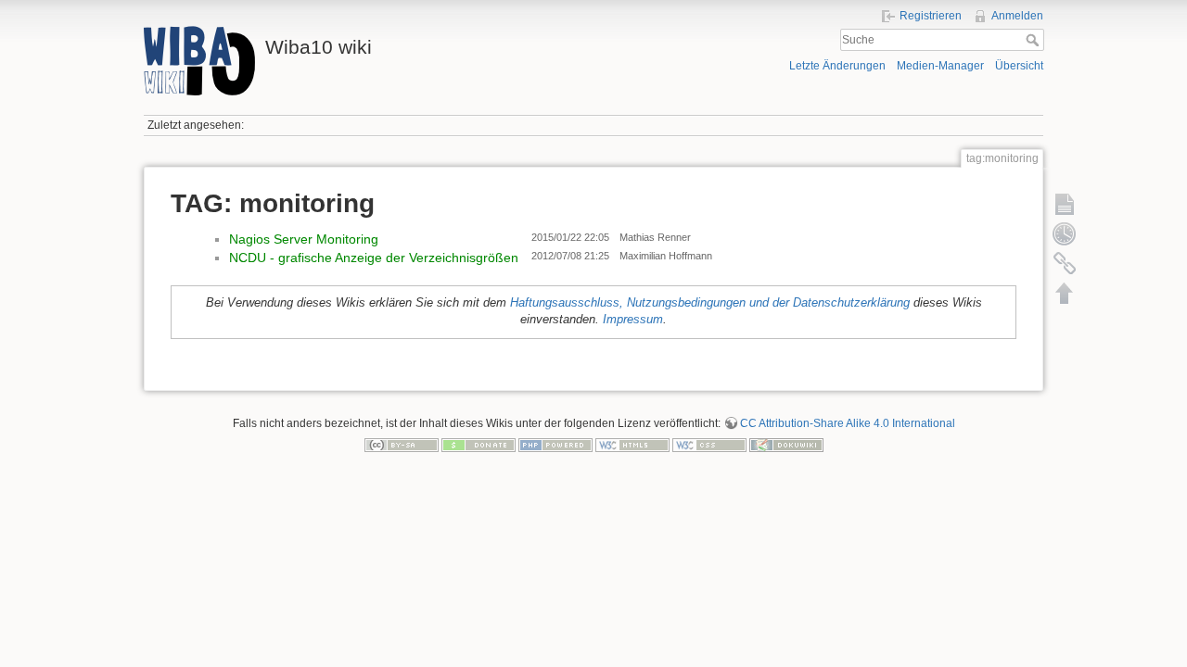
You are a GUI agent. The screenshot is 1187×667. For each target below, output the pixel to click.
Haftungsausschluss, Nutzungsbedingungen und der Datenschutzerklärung (710, 302)
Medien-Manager (940, 65)
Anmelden (1017, 15)
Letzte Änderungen (837, 65)
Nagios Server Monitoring (303, 239)
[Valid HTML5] (632, 444)
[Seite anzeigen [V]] (1064, 204)
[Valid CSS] (709, 444)
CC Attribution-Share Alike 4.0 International (847, 423)
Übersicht (1019, 65)
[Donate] (478, 444)
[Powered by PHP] (555, 444)
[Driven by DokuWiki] (786, 444)
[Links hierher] (1064, 263)
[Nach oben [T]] (1064, 293)
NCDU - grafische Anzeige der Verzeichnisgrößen (373, 257)
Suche (1034, 39)
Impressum (633, 319)
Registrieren (931, 15)
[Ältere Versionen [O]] (1064, 233)
